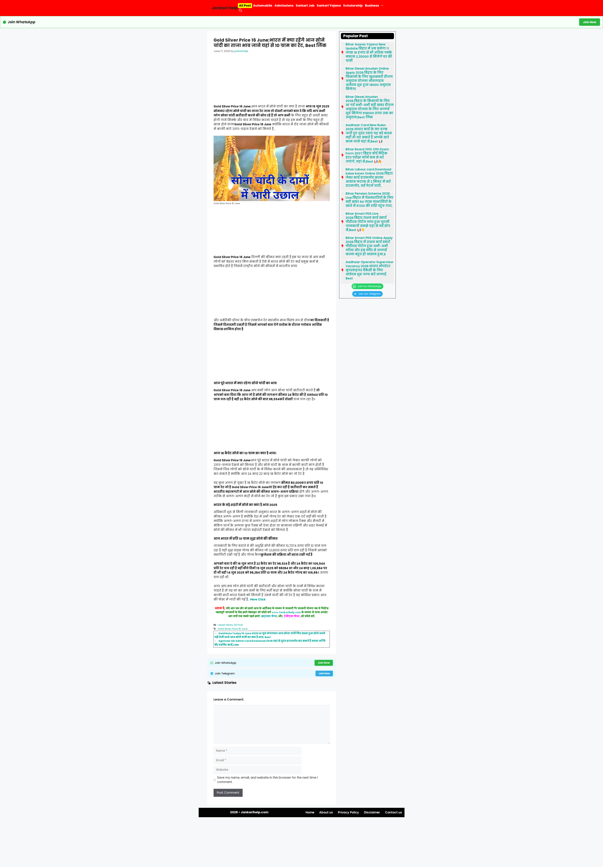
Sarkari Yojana (329, 5)
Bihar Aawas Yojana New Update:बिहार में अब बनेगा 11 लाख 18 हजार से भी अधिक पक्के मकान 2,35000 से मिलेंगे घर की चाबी (369, 52)
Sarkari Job (305, 5)
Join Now (589, 22)
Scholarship (353, 5)
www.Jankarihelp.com (286, 612)
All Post (245, 5)
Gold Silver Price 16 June (232, 629)
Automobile (262, 5)
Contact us (393, 812)
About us (326, 812)
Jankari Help (225, 8)
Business (372, 5)
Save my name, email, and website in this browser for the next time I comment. (267, 779)
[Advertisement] (272, 81)
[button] (240, 10)
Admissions (283, 5)
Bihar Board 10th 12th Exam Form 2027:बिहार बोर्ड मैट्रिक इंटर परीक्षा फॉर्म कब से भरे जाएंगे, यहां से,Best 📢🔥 (367, 155)
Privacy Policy (348, 812)
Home (310, 812)
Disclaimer (372, 812)
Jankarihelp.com (255, 812)
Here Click (258, 599)
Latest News (225, 625)
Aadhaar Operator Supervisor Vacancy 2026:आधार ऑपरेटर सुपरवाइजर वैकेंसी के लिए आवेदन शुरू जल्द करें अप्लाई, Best (370, 270)
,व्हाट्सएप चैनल (268, 616)
